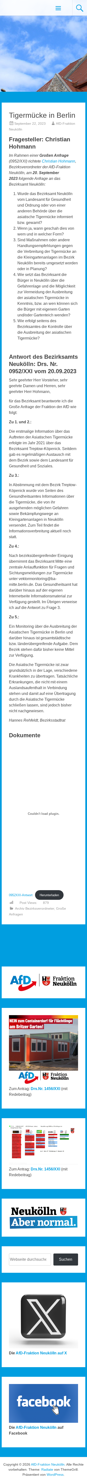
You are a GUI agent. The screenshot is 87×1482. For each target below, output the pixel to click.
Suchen (65, 1259)
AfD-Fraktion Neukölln (36, 1427)
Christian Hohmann (58, 161)
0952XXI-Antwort (21, 895)
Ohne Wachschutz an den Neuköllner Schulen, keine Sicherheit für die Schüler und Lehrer (20, 948)
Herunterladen (49, 895)
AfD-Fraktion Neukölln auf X (41, 1353)
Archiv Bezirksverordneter (34, 908)
